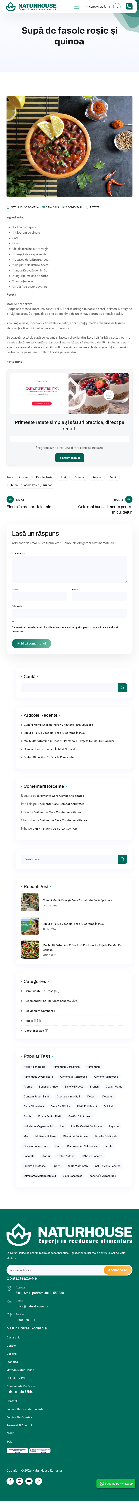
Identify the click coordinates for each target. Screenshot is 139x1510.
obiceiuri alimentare (36, 1146)
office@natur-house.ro (32, 1306)
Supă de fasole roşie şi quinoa (31, 485)
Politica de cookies (19, 1417)
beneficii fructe (74, 1086)
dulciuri (108, 1106)
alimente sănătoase (106, 1077)
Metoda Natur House (20, 1370)
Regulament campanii (39, 1011)
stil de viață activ (77, 1166)
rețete (96, 477)
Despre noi (14, 1337)
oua (57, 1146)
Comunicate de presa (21, 1386)
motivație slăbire (45, 1136)
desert (91, 1096)
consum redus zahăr (37, 1096)
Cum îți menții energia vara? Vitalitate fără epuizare (58, 725)
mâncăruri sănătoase (75, 1136)
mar (26, 1136)
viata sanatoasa (72, 1176)
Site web (17, 606)
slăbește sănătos (91, 1156)
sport (56, 1166)
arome (23, 477)
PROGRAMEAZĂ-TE (97, 7)
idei (63, 477)
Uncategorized (34, 1031)
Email (76, 589)
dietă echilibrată (87, 1106)
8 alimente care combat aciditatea (60, 796)
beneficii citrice (48, 1086)
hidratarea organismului (38, 1126)
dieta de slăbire (60, 1106)
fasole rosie (44, 477)
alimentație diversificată (38, 1077)
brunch (94, 1086)
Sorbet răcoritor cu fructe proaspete (49, 757)
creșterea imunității (68, 1096)
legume (114, 1126)
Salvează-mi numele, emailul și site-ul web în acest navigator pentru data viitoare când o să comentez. (65, 629)
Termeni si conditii (19, 1425)
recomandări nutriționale (82, 1146)
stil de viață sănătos (107, 1166)
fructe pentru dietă (49, 1116)
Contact (12, 1401)
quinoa (79, 477)
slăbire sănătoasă (35, 1166)
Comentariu (19, 553)
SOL (9, 1441)
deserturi (107, 1096)
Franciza (12, 1362)
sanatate (29, 1156)
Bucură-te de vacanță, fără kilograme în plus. (54, 733)
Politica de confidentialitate (25, 1409)
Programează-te (70, 458)
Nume (16, 589)
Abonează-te (117, 1270)
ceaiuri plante (114, 1086)
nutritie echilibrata (106, 1136)
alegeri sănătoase (35, 1067)
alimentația (93, 1067)
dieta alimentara (34, 1106)
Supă (112, 477)
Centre (11, 1345)
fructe (27, 1116)
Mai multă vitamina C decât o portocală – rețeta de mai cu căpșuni (69, 741)
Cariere (12, 1354)
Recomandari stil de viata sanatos (48, 1001)
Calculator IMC (16, 1378)
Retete (95, 207)
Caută (29, 676)
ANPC (10, 1433)
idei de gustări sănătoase (86, 1126)
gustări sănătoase (79, 1116)
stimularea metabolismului (40, 1176)
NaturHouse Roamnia (25, 207)
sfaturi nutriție (65, 1156)
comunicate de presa (39, 991)
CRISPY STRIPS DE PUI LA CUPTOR (55, 828)
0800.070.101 (25, 1320)
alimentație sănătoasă (73, 1077)
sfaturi (45, 1156)
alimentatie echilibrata (66, 1067)
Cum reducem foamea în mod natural (49, 749)
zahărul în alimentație (102, 1176)
